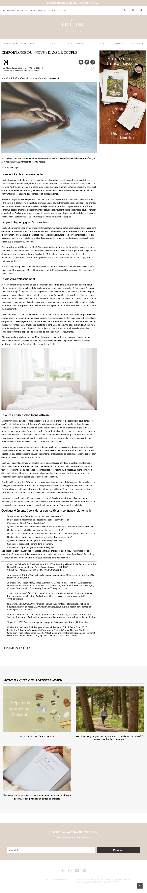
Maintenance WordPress (89, 882)
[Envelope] (84, 870)
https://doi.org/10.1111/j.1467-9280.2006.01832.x (38, 569)
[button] (141, 10)
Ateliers (33, 10)
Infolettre (53, 10)
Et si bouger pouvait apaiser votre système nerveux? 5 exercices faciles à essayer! (111, 738)
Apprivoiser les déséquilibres (20, 43)
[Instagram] (70, 870)
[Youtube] (77, 870)
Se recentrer (75, 43)
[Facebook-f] (63, 870)
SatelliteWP (112, 882)
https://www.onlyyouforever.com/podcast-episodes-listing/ (66, 617)
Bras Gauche (124, 879)
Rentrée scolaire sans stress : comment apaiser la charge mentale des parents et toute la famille (37, 797)
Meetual (55, 78)
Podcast (63, 10)
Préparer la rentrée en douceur (37, 736)
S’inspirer (137, 43)
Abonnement (22, 10)
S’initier (118, 43)
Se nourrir (53, 43)
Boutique (42, 10)
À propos (10, 10)
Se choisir (98, 43)
